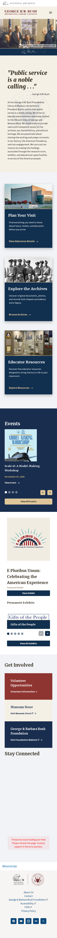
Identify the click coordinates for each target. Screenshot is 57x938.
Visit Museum (21, 713)
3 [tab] (13, 492)
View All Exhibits (28, 643)
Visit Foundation (24, 739)
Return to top (9, 866)
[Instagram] (28, 921)
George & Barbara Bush (27, 899)
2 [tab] (9, 492)
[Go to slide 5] (22, 634)
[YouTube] (21, 921)
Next (49, 492)
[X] (43, 921)
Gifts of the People (23, 624)
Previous (42, 492)
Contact (28, 896)
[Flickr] (35, 921)
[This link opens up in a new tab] (20, 879)
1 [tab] (6, 492)
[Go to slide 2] (12, 634)
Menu (51, 12)
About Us (28, 892)
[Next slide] (47, 633)
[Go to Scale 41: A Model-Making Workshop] (21, 445)
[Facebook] (13, 921)
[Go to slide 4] (19, 634)
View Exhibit (28, 593)
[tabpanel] (28, 457)
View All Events (29, 501)
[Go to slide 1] (8, 634)
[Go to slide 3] (15, 634)
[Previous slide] (41, 633)
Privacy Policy (28, 911)
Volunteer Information (23, 691)
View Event (10, 482)
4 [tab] (16, 492)
